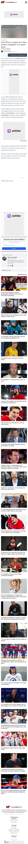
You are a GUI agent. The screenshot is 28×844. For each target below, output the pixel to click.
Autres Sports (14, 822)
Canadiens (14, 818)
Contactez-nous (14, 833)
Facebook (14, 837)
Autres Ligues (14, 821)
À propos (14, 826)
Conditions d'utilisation (14, 829)
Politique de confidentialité (14, 830)
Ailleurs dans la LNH (14, 819)
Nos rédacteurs (14, 828)
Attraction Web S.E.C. (11, 814)
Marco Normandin (7, 50)
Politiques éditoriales (14, 831)
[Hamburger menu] (26, 2)
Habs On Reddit (8, 270)
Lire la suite (10, 263)
